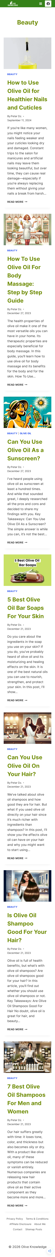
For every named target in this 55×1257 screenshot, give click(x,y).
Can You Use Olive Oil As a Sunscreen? (25, 450)
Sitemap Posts (33, 1229)
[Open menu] (41, 3)
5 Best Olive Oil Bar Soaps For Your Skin (25, 607)
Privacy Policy (15, 1218)
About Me (40, 1224)
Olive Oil (25, 433)
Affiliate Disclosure (20, 1224)
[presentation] (27, 53)
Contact (17, 1229)
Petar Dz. (16, 116)
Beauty (12, 74)
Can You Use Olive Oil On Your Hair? (24, 765)
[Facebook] (48, 3)
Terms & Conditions (37, 1218)
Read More (17, 201)
